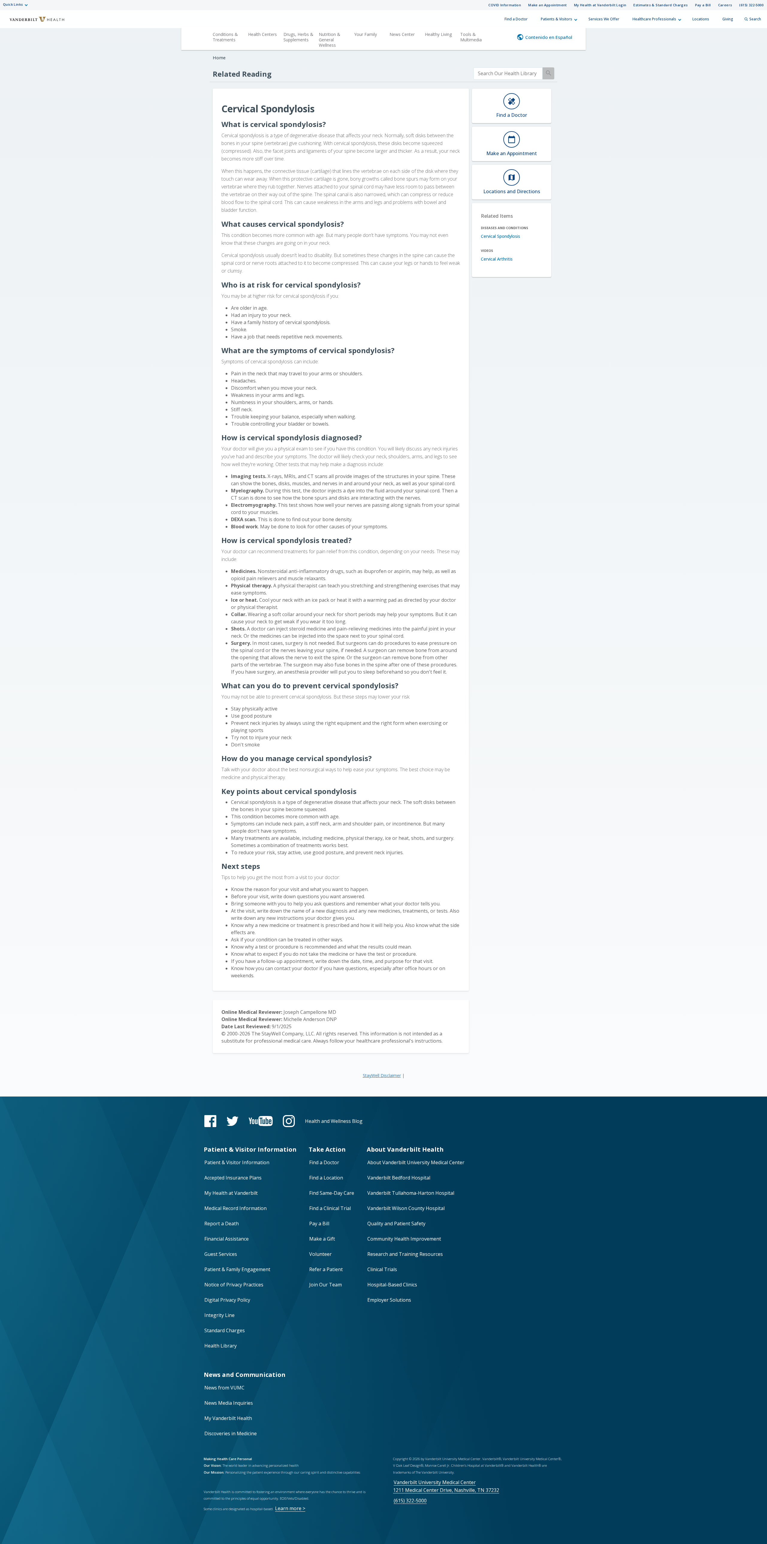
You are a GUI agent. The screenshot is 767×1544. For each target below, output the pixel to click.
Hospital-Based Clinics (392, 1284)
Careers (725, 5)
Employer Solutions (389, 1300)
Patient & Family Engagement (237, 1269)
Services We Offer (603, 19)
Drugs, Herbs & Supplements (298, 37)
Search (755, 19)
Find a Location (326, 1177)
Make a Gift (322, 1238)
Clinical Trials (382, 1269)
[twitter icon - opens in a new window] (232, 1121)
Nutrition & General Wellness (329, 39)
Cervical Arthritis (497, 259)
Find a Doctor (516, 19)
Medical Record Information (235, 1208)
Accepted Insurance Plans (233, 1177)
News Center (402, 34)
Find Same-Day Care (331, 1193)
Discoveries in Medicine (230, 1433)
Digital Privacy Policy (227, 1300)
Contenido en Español (548, 37)
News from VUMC (224, 1387)
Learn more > (290, 1508)
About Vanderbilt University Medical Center (415, 1162)
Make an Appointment (547, 5)
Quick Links (13, 4)
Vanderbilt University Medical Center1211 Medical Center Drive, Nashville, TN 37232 (446, 1486)
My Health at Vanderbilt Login (600, 5)
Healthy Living (438, 34)
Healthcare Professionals (654, 19)
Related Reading (242, 74)
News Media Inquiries (228, 1403)
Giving (727, 19)
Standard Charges (224, 1330)
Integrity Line (219, 1315)
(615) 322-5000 (751, 5)
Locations (700, 19)
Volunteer (320, 1254)
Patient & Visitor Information (236, 1162)
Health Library (220, 1345)
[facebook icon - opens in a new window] (210, 1121)
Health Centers (262, 34)
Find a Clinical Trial (330, 1208)
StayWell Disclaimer (382, 1075)
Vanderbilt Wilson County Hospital (406, 1208)
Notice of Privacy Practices (233, 1284)
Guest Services (220, 1254)
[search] (508, 73)
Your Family (365, 34)
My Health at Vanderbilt (231, 1193)
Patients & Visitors (556, 19)
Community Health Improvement (404, 1238)
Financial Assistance (226, 1238)
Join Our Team (325, 1284)
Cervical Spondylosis (500, 236)
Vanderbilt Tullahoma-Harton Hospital (410, 1193)
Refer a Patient (326, 1269)
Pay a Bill (703, 5)
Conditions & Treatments (225, 37)
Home (219, 58)
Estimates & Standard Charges (660, 5)
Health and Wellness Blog (334, 1121)
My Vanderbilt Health (228, 1418)
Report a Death (221, 1223)
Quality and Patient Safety (396, 1223)
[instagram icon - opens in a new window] (288, 1121)
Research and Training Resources (405, 1254)
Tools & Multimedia (471, 37)
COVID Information (504, 5)
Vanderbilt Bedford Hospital (398, 1177)
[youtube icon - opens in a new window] (260, 1120)
